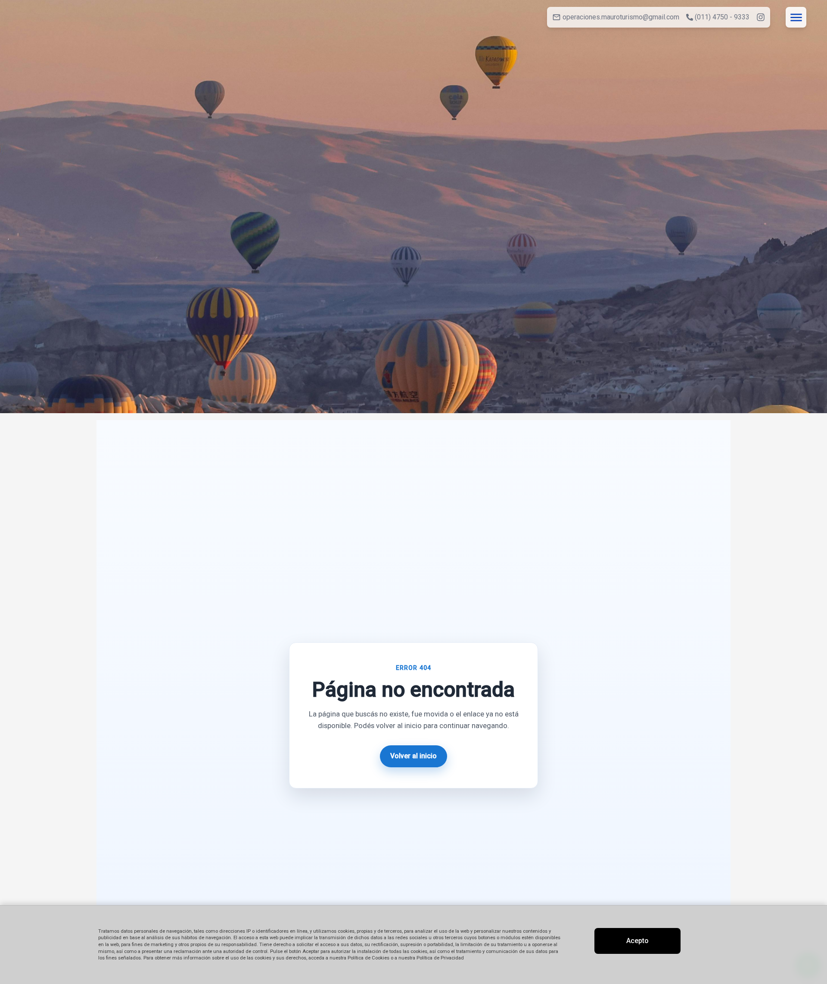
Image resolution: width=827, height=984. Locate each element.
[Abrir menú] (796, 17)
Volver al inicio (413, 756)
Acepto (637, 941)
